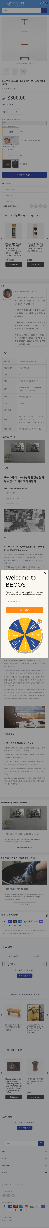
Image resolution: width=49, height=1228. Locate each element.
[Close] (45, 573)
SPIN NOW (24, 610)
